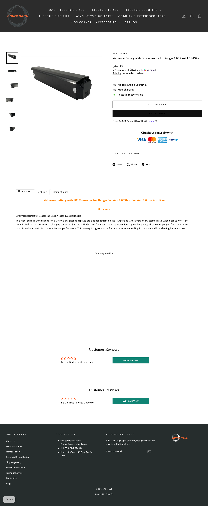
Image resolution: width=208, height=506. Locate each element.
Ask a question (127, 153)
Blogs (8, 483)
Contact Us (11, 478)
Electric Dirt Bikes (55, 16)
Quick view (29, 305)
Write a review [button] (131, 360)
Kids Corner (81, 22)
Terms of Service (14, 472)
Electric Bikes (72, 10)
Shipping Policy (13, 462)
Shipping (117, 73)
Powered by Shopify (104, 494)
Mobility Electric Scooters (142, 16)
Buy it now (157, 113)
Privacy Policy (13, 451)
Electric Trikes (105, 10)
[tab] (25, 192)
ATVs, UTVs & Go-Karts (95, 16)
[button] (157, 70)
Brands (131, 22)
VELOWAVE (120, 53)
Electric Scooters (142, 10)
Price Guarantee (14, 446)
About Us (10, 441)
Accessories (107, 22)
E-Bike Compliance (15, 467)
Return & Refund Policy (17, 457)
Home (51, 10)
